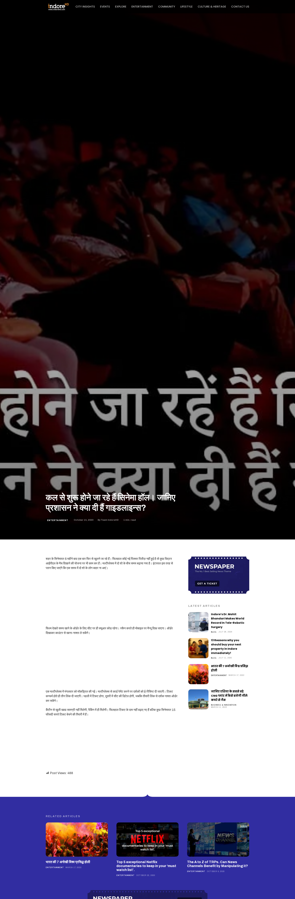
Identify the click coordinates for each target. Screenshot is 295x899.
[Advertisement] (112, 599)
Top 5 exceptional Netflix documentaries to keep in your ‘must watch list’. (146, 866)
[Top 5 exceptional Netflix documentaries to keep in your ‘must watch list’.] (147, 839)
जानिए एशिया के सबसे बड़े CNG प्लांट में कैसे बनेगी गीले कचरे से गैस (229, 696)
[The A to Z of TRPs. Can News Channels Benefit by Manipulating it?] (218, 839)
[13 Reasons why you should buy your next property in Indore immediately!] (198, 648)
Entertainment (57, 520)
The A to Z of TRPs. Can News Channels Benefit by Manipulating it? (217, 864)
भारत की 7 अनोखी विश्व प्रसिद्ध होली (68, 862)
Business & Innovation (223, 705)
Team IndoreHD (110, 520)
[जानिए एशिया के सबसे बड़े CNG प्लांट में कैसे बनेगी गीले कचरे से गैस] (198, 699)
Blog (213, 632)
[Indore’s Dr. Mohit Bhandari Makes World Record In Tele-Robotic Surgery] (198, 622)
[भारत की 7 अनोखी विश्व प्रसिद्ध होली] (198, 674)
